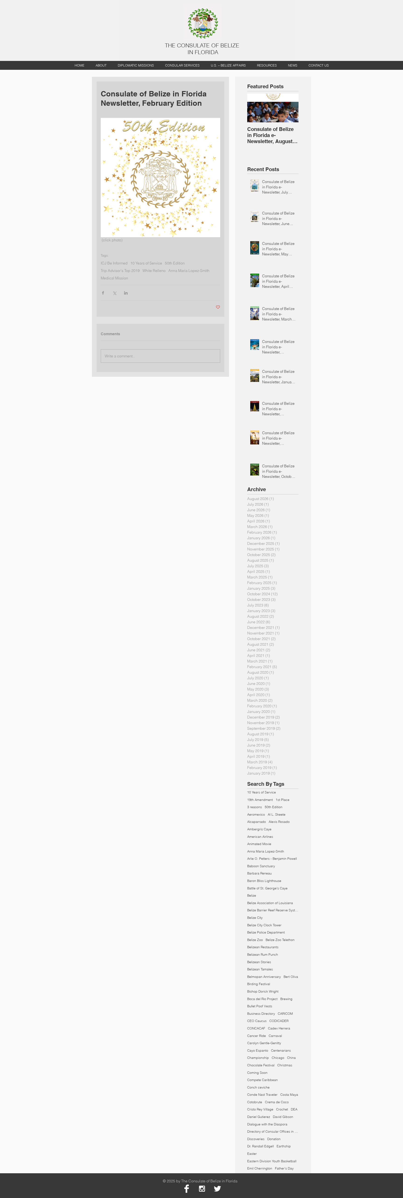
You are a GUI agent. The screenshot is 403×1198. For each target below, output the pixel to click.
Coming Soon (257, 1073)
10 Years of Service (146, 263)
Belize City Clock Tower (264, 925)
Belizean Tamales (260, 969)
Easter (252, 1154)
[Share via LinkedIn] (126, 293)
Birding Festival (258, 984)
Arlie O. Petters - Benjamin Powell (272, 858)
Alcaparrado (256, 822)
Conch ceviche (258, 1087)
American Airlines (260, 837)
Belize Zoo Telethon (280, 940)
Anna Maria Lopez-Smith (188, 270)
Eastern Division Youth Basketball (271, 1161)
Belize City (255, 918)
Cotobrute (254, 1102)
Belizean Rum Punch (262, 954)
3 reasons (254, 807)
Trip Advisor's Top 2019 (120, 270)
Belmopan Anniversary (264, 977)
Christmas (284, 1065)
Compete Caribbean (262, 1080)
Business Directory (261, 1013)
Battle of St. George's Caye (267, 888)
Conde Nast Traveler (262, 1094)
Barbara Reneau (259, 873)
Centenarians (281, 1050)
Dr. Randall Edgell (260, 1146)
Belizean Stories (259, 962)
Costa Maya (289, 1094)
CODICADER (278, 1021)
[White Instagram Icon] (202, 1188)
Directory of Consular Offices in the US (273, 1131)
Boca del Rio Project (262, 999)
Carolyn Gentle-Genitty (264, 1043)
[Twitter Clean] (217, 1188)
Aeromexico (256, 814)
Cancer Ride (256, 1036)
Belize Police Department (266, 932)
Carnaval (275, 1036)
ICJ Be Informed (114, 263)
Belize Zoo (255, 940)
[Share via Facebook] (103, 293)
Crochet (282, 1109)
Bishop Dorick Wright (262, 991)
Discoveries (255, 1139)
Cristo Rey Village (260, 1109)
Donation (274, 1139)
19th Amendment (260, 800)
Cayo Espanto (257, 1050)
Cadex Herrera (279, 1028)
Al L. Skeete (276, 814)
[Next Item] (291, 108)
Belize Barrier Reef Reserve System (273, 910)
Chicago (278, 1058)
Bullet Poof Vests (259, 1006)
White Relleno (154, 270)
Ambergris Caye (259, 829)
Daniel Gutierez (258, 1117)
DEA (294, 1109)
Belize (251, 895)
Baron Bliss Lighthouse (264, 881)
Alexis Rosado (279, 822)
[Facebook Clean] (186, 1188)
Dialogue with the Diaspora (267, 1124)
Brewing (286, 999)
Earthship (284, 1146)
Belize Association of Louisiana (270, 903)
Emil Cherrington (259, 1168)
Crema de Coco (277, 1102)
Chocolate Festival (260, 1065)
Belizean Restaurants (262, 947)
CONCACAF (256, 1028)
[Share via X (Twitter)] (114, 293)
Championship (258, 1058)
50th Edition (175, 263)
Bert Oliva (291, 977)
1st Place (282, 800)
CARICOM (285, 1013)
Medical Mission (114, 278)
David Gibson (283, 1117)
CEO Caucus (257, 1021)
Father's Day (284, 1168)
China (291, 1058)
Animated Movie (259, 844)
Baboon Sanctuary (261, 866)
